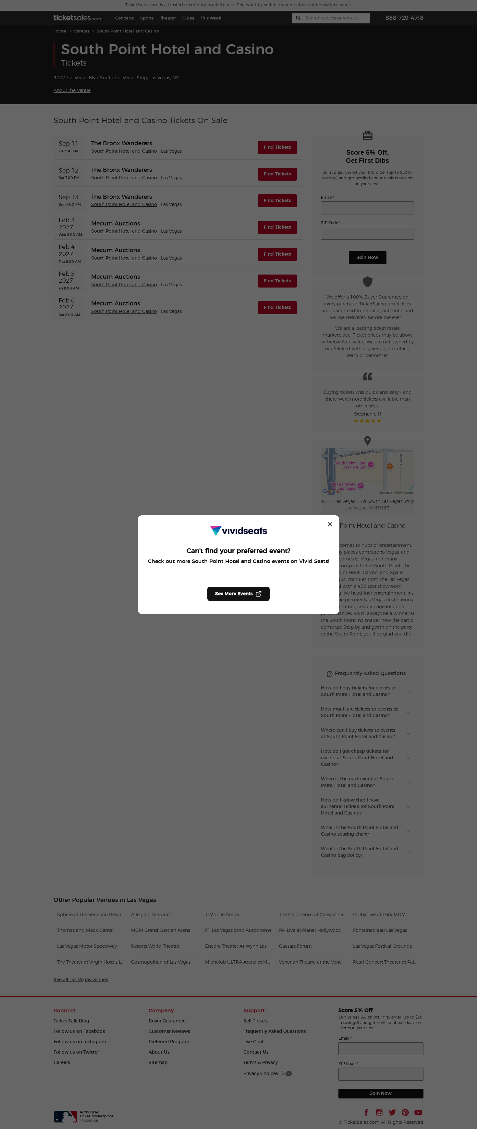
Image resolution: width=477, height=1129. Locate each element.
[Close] (330, 524)
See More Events (234, 594)
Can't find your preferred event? (238, 551)
